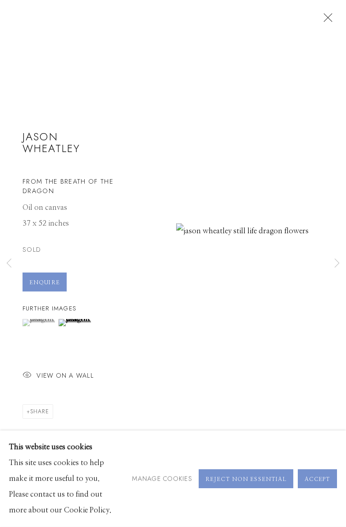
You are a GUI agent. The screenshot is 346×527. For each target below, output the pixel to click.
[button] (39, 322)
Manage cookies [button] (162, 478)
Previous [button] (9, 263)
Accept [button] (317, 479)
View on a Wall (65, 374)
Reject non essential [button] (246, 479)
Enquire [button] (44, 282)
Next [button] (337, 263)
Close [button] (325, 20)
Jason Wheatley (51, 142)
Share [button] (39, 411)
